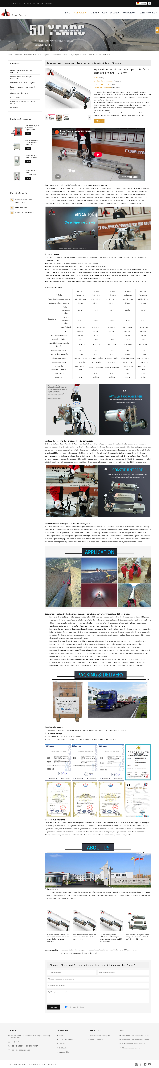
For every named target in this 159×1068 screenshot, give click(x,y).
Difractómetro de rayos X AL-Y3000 (31, 157)
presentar (54, 1007)
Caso (104, 13)
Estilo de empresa (96, 1040)
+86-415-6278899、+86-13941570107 (40, 3)
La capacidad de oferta (102, 87)
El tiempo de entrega (102, 84)
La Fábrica (114, 13)
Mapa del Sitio (64, 1052)
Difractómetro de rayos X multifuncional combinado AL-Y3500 (31, 172)
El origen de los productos (104, 81)
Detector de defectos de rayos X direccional (21, 71)
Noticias (93, 13)
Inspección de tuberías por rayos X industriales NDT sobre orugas (113, 950)
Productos (79, 13)
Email (99, 121)
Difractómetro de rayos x (19, 93)
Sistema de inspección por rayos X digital (22, 102)
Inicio (67, 13)
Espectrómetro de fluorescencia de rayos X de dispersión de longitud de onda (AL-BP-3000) (31, 142)
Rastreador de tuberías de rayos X (36, 55)
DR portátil (14, 108)
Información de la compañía (100, 1036)
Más (28, 133)
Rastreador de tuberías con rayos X (73, 950)
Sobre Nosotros (147, 13)
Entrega (61, 1036)
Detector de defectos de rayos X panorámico (21, 78)
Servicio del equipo (66, 1040)
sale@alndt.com (16, 3)
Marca (96, 77)
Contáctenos (129, 13)
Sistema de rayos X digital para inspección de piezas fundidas (32, 128)
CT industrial (15, 97)
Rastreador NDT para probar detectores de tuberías (79, 953)
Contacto (12, 1030)
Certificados (63, 1048)
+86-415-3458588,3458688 (24, 212)
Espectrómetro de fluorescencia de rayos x (22, 88)
